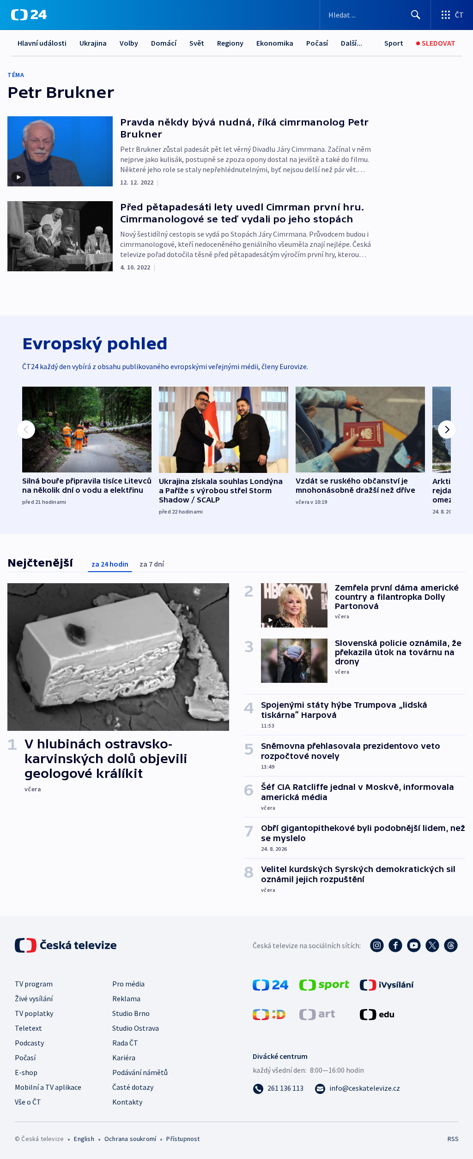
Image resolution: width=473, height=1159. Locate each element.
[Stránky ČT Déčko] (269, 1013)
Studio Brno (131, 1013)
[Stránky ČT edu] (377, 1013)
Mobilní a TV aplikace (48, 1087)
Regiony (230, 43)
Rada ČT (125, 1042)
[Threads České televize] (450, 945)
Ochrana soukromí (130, 1139)
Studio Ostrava (135, 1028)
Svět (196, 43)
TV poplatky (34, 1013)
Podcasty (29, 1042)
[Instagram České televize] (377, 945)
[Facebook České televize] (395, 945)
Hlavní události (42, 43)
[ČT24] (29, 14)
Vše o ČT (28, 1101)
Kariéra (123, 1057)
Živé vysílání (34, 998)
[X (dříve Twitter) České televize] (432, 945)
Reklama (126, 998)
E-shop (26, 1072)
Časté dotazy (132, 1087)
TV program (34, 983)
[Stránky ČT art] (317, 1013)
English (84, 1139)
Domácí (163, 43)
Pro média (128, 983)
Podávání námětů (140, 1072)
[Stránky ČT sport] (324, 984)
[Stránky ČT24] (270, 984)
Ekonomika (274, 43)
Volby (129, 43)
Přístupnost (183, 1139)
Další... (351, 43)
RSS (453, 1139)
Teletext (28, 1028)
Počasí (317, 43)
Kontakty (127, 1101)
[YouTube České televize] (413, 945)
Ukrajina (93, 43)
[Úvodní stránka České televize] (66, 945)
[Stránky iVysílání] (387, 984)
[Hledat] (416, 15)
